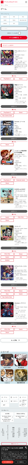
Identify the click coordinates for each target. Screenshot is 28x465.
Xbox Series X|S (23, 20)
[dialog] (14, 455)
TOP (2, 5)
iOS (14, 23)
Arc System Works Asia (20, 417)
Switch (5, 20)
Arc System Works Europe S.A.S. (6, 420)
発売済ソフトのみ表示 (12, 33)
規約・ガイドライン (3, 432)
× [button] (26, 448)
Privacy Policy (19, 459)
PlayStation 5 (7, 78)
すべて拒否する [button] (20, 462)
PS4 (23, 16)
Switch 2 (5, 16)
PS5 (14, 16)
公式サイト (14, 72)
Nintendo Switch (20, 180)
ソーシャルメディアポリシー (19, 432)
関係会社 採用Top (21, 413)
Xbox (7, 294)
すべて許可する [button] (7, 462)
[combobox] (26, 447)
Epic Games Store (7, 115)
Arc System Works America (6, 417)
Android (5, 23)
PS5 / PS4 (21, 217)
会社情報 (7, 413)
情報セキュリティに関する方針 (13, 432)
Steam (14, 20)
